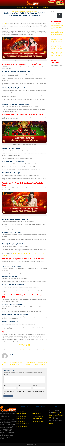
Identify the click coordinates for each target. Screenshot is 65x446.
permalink (43, 349)
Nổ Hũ (37, 7)
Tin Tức (40, 7)
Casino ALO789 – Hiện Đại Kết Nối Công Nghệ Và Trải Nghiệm (24, 11)
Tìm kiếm (53, 11)
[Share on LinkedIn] (29, 345)
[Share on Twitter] (22, 345)
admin (30, 19)
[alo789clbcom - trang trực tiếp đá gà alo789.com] (32, 3)
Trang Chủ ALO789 (20, 7)
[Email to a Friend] (24, 345)
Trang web (35, 385)
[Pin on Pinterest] (27, 345)
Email (19, 385)
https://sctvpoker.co (57, 412)
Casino (29, 7)
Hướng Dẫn (45, 7)
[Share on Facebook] (20, 345)
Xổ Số (33, 7)
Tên (4, 385)
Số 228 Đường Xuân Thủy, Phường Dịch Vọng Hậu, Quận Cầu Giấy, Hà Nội (56, 415)
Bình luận (5, 374)
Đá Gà (26, 7)
